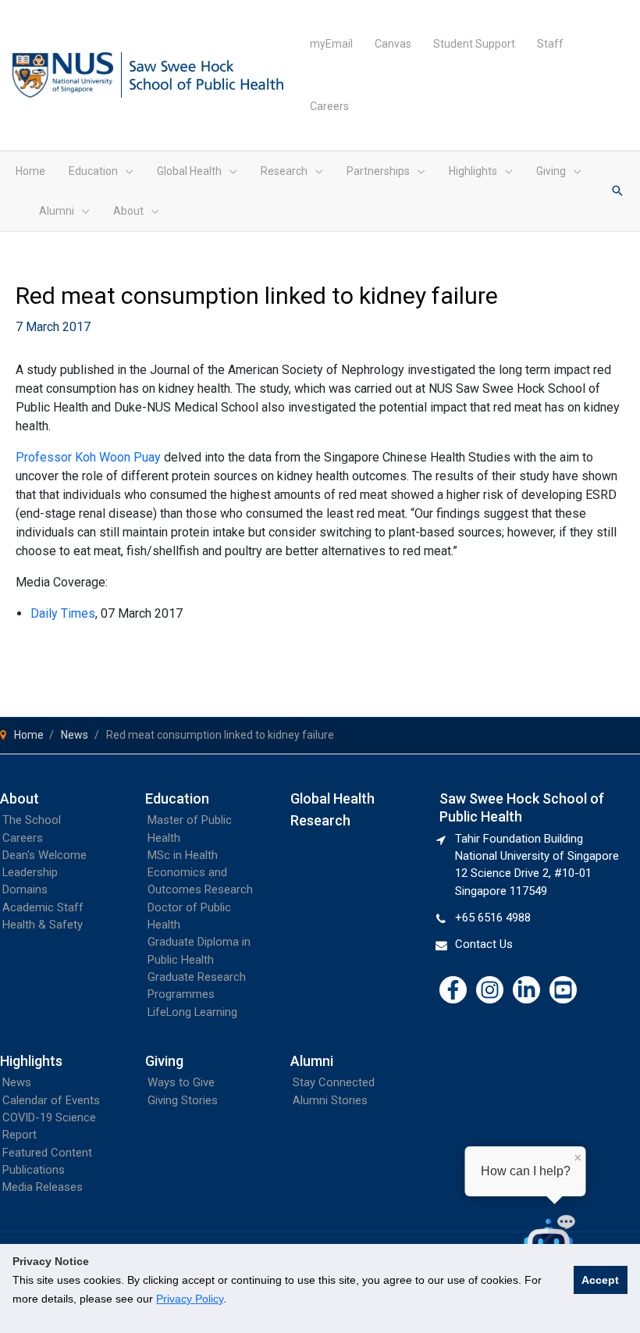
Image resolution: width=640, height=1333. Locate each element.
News (16, 1082)
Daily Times (62, 613)
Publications (33, 1170)
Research (320, 820)
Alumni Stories (330, 1100)
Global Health (332, 798)
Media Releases (42, 1187)
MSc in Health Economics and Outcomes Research (200, 872)
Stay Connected (334, 1082)
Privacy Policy (189, 1298)
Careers (22, 838)
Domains (25, 889)
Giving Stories (183, 1100)
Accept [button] (600, 1280)
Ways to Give (181, 1082)
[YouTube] (563, 989)
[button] (125, 171)
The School (31, 820)
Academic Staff (43, 907)
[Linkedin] (526, 989)
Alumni (311, 1061)
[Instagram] (489, 989)
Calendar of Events (51, 1100)
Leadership (30, 872)
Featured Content (47, 1153)
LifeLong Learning (192, 1012)
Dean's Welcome (44, 855)
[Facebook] (453, 989)
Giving (164, 1061)
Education (177, 798)
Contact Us (484, 944)
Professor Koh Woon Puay (88, 457)
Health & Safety (42, 925)
